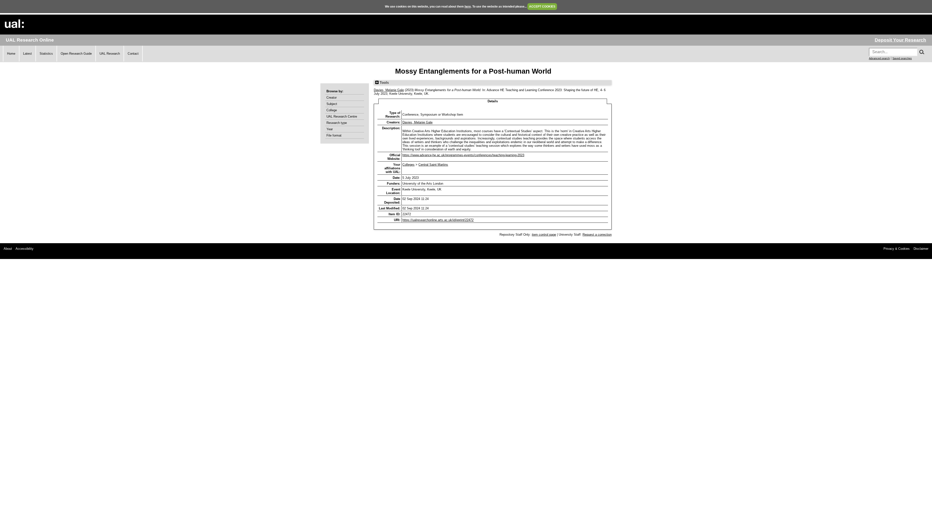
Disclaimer (921, 248)
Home (11, 53)
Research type (336, 123)
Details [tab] (493, 101)
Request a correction (597, 234)
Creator (331, 97)
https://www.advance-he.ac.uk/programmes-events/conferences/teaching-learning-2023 (463, 155)
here (468, 6)
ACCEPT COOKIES (542, 6)
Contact (133, 53)
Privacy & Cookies (896, 248)
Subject (331, 104)
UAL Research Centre (341, 116)
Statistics (46, 53)
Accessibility (24, 248)
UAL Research (110, 53)
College (331, 110)
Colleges (408, 164)
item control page (544, 234)
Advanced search (879, 58)
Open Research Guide (76, 53)
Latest (27, 53)
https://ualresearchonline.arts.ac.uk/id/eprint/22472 (438, 220)
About (8, 248)
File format (333, 135)
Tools (384, 83)
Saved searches (902, 58)
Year (329, 129)
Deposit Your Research (900, 40)
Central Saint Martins (433, 164)
